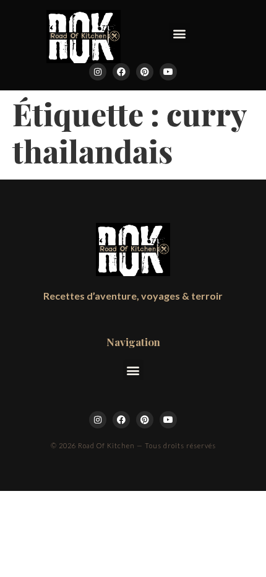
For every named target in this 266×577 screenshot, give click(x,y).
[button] (179, 33)
